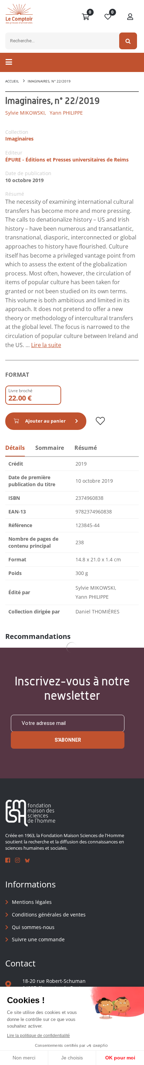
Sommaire (49, 448)
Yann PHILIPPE (66, 112)
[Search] (128, 41)
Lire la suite (46, 345)
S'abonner (68, 740)
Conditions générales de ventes (49, 914)
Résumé (85, 448)
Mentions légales (32, 902)
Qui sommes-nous (33, 927)
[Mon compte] (130, 17)
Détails (15, 448)
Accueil (12, 81)
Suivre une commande (38, 939)
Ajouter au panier (45, 421)
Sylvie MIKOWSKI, (25, 112)
